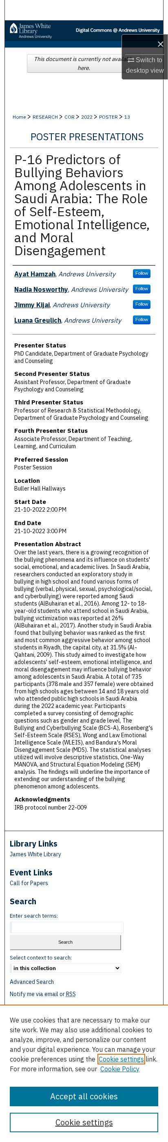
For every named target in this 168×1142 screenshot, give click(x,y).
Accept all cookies (84, 1096)
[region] (84, 1073)
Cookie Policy (119, 1069)
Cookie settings (121, 1059)
